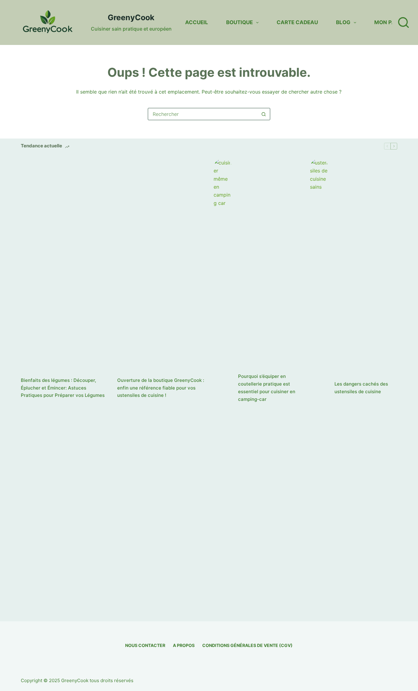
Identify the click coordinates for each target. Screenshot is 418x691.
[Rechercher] (403, 22)
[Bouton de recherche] (264, 114)
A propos (184, 645)
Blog (343, 22)
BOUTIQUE (239, 22)
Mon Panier (390, 22)
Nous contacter (145, 645)
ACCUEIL (196, 22)
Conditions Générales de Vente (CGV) (247, 645)
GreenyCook (131, 17)
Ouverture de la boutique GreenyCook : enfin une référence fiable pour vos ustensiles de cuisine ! (160, 387)
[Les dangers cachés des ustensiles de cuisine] (319, 388)
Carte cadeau (297, 22)
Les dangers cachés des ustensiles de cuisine (361, 387)
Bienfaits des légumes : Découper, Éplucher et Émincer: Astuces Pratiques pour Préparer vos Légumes (63, 387)
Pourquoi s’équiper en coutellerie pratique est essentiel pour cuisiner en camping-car (266, 387)
